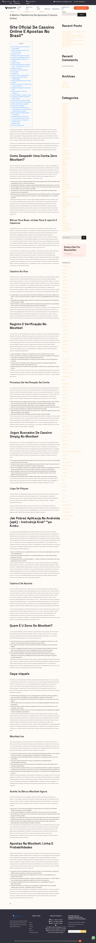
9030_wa (64, 166)
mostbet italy (65, 205)
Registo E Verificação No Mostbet (20, 55)
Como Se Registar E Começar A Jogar (21, 95)
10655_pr (64, 134)
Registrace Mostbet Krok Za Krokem (21, 80)
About (30, 924)
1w (63, 148)
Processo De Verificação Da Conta (21, 57)
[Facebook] (56, 935)
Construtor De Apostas (18, 105)
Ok (80, 940)
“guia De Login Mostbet (18, 125)
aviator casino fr (66, 186)
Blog (30, 928)
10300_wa (65, 120)
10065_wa (65, 112)
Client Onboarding (33, 932)
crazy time (64, 198)
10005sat (64, 107)
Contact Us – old (65, 8)
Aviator (64, 182)
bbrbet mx (65, 189)
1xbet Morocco (66, 159)
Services (47, 9)
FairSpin (64, 200)
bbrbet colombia (66, 187)
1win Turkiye (65, 150)
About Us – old (29, 8)
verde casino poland (67, 229)
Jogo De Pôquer (16, 62)
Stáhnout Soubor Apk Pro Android (21, 100)
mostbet (41, 178)
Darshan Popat (18, 11)
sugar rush (65, 221)
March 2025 (65, 86)
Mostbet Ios (15, 73)
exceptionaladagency (79, 1)
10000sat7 (65, 105)
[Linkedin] (54, 935)
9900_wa (64, 175)
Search (64, 12)
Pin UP (64, 209)
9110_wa (64, 168)
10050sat (64, 109)
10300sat (64, 121)
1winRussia (65, 152)
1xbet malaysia (66, 157)
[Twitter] (52, 935)
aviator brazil (65, 184)
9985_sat (64, 180)
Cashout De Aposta (17, 68)
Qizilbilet (64, 216)
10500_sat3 (65, 125)
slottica (64, 220)
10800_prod (65, 141)
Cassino (14, 82)
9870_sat (64, 171)
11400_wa (65, 145)
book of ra (64, 191)
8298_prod (65, 162)
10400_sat (65, 123)
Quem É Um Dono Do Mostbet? (20, 70)
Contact (31, 930)
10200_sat (65, 116)
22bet (63, 161)
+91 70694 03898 (57, 921)
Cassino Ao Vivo (16, 54)
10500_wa (65, 127)
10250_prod (65, 118)
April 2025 (65, 84)
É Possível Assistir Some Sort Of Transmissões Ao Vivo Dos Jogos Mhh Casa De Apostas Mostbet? (21, 109)
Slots (63, 218)
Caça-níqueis (15, 71)
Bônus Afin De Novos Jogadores (20, 104)
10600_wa (65, 132)
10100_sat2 (65, 114)
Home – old (19, 8)
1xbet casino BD (66, 154)
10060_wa (65, 111)
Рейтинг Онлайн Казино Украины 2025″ (73, 35)
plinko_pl (64, 214)
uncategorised (65, 225)
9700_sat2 (65, 170)
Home (30, 922)
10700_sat (65, 137)
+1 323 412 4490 (57, 919)
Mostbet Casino (16, 123)
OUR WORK (38, 8)
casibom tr (65, 193)
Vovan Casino (65, 230)
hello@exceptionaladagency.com (63, 1)
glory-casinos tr (66, 202)
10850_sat (65, 143)
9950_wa (64, 179)
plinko (63, 212)
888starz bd (65, 164)
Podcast (31, 926)
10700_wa (65, 139)
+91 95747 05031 (57, 923)
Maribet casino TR (67, 204)
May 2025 (64, 82)
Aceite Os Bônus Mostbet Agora (20, 75)
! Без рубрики (65, 103)
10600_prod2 (65, 130)
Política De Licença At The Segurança (21, 102)
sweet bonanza (66, 223)
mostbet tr (65, 207)
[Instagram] (58, 935)
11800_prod (65, 146)
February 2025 (66, 87)
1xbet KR (64, 155)
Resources (55, 9)
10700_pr (64, 136)
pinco (63, 211)
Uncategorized (33, 11)
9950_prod (65, 177)
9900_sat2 (65, 173)
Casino (64, 195)
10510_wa (65, 129)
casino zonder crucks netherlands (70, 196)
